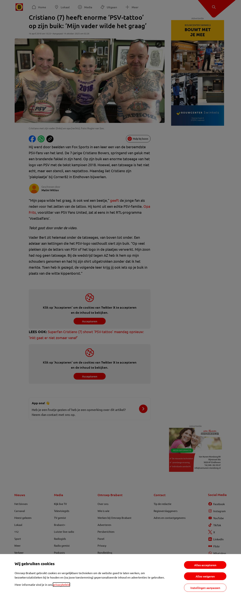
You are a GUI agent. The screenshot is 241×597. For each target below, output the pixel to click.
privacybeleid (61, 584)
